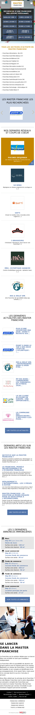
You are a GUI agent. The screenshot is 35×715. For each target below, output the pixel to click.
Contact (9, 692)
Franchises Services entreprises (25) (13, 84)
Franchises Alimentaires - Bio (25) (12, 53)
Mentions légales (24, 694)
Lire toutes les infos (17, 512)
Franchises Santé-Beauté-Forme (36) (13, 79)
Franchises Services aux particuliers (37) (14, 82)
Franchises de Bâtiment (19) (11, 58)
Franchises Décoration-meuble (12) (13, 66)
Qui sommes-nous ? (20, 692)
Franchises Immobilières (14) (11, 71)
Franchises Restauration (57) (11, 77)
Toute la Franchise (17, 707)
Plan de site (23, 696)
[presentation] (2, 112)
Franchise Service (17, 705)
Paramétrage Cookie (10, 694)
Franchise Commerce (17, 701)
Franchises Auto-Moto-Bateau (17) (13, 56)
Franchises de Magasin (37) (11, 63)
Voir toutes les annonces (17, 599)
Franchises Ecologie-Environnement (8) (14, 69)
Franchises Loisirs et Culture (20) (12, 74)
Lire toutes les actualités (17, 430)
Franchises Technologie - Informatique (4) (15, 87)
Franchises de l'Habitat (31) (11, 61)
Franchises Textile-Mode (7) (11, 90)
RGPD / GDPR (13, 696)
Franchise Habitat (17, 703)
